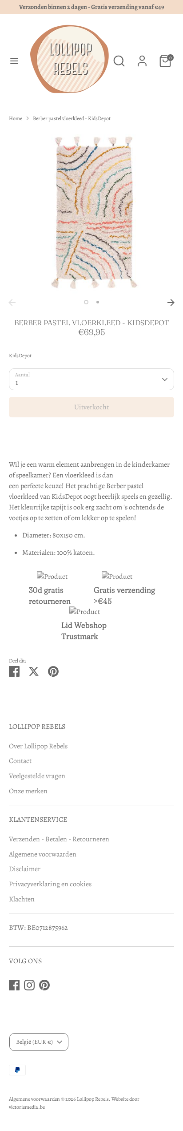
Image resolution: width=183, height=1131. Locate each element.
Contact (20, 761)
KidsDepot (20, 355)
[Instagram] (29, 985)
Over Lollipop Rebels (38, 746)
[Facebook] (14, 985)
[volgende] (171, 302)
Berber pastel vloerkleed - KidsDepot (72, 118)
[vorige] (12, 302)
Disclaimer (24, 869)
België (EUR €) (34, 1042)
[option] (91, 212)
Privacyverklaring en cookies (50, 884)
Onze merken (28, 791)
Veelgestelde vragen (37, 776)
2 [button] (97, 302)
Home (15, 118)
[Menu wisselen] (14, 61)
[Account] (142, 57)
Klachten (22, 899)
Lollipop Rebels (93, 1099)
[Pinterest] (44, 985)
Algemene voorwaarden (42, 854)
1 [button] (86, 302)
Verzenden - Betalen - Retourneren (59, 839)
